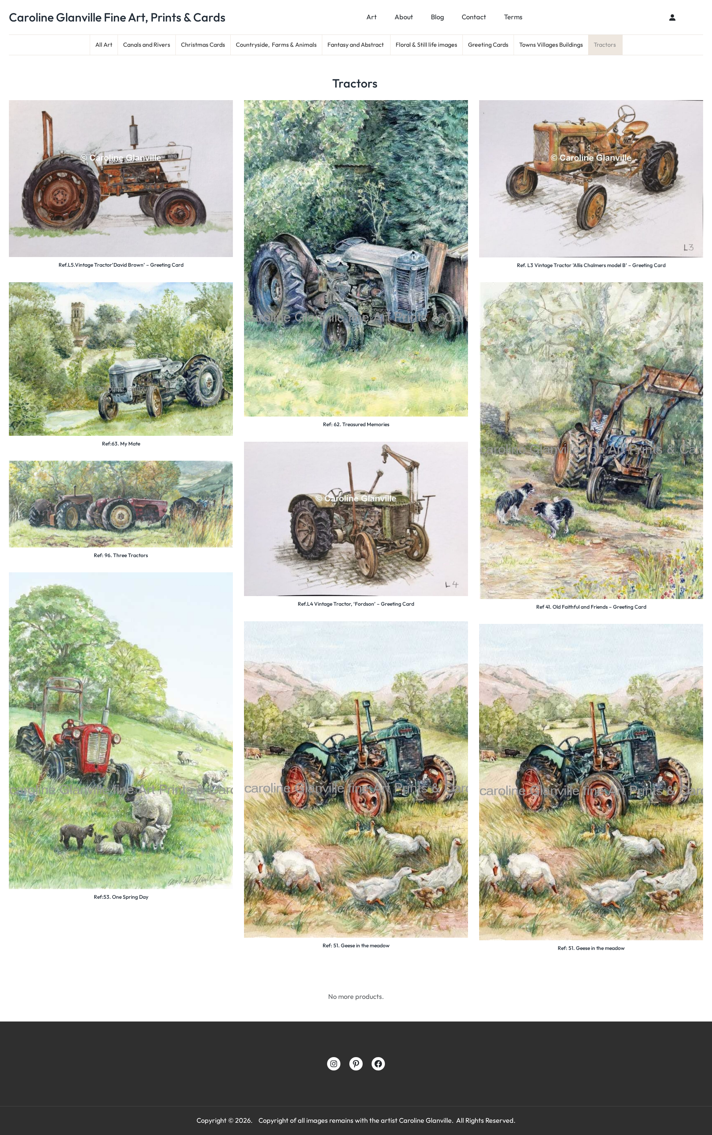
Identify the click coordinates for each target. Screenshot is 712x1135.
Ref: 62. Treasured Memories (356, 424)
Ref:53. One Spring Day (121, 897)
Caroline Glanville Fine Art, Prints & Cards (117, 17)
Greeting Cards (488, 44)
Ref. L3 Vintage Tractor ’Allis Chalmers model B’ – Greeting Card (591, 265)
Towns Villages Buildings (551, 44)
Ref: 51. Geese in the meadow (356, 945)
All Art (103, 44)
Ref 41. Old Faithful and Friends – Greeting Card (591, 606)
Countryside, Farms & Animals (276, 44)
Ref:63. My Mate (121, 443)
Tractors (605, 44)
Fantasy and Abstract (356, 44)
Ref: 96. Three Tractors (121, 555)
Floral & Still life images (426, 44)
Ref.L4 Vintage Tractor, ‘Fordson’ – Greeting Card (356, 604)
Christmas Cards (203, 44)
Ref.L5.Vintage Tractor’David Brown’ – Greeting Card (121, 264)
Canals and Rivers (146, 44)
